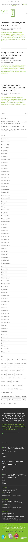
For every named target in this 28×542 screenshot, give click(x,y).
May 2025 (4, 153)
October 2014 (5, 337)
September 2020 (6, 221)
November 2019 (6, 239)
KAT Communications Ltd (11, 524)
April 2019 (4, 251)
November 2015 (6, 316)
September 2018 (6, 263)
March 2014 (5, 346)
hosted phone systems (14, 370)
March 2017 (5, 292)
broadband (10, 363)
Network (3, 378)
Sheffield (10, 389)
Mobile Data (11, 374)
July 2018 (4, 266)
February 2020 (6, 233)
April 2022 (4, 204)
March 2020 (5, 230)
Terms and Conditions (6, 530)
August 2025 (5, 148)
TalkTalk (18, 396)
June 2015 (5, 328)
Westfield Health (16, 400)
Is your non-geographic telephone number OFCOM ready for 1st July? (13, 88)
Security (3, 389)
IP (22, 370)
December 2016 (6, 301)
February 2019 (6, 257)
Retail (13, 385)
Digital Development (19, 531)
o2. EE (9, 378)
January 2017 (5, 298)
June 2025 (5, 150)
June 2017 (5, 287)
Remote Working (5, 385)
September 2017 (6, 284)
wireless (3, 403)
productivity (15, 381)
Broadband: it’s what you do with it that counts (13, 24)
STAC (15, 389)
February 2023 (6, 189)
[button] (26, 13)
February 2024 (6, 171)
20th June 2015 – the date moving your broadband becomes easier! (12, 55)
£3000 (15, 403)
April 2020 (4, 227)
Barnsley (3, 363)
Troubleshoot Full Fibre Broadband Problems (13, 126)
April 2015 (4, 331)
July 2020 (4, 224)
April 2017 (4, 289)
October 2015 (5, 319)
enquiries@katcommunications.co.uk (11, 4)
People (24, 378)
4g (5, 359)
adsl (17, 359)
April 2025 (4, 156)
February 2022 (6, 210)
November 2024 (6, 159)
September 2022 (6, 198)
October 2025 (5, 145)
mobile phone (19, 374)
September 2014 (6, 340)
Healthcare (4, 370)
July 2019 (4, 248)
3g (2, 359)
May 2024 (4, 165)
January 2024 (5, 174)
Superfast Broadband (6, 392)
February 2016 (6, 310)
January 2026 (5, 139)
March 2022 (5, 207)
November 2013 (6, 352)
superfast (21, 389)
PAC (19, 378)
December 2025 (6, 142)
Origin (14, 378)
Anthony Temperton (17, 28)
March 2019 (5, 254)
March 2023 (5, 186)
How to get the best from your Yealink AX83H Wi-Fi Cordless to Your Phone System (14, 130)
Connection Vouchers (20, 363)
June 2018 (5, 269)
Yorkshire (10, 403)
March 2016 (5, 307)
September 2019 (6, 245)
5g (8, 359)
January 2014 (5, 349)
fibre (15, 367)
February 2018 (6, 278)
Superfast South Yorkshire (7, 396)
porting (9, 381)
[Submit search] (25, 113)
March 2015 (5, 334)
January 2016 (5, 313)
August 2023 (5, 183)
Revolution (19, 385)
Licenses (3, 374)
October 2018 (5, 260)
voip (9, 400)
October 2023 (5, 177)
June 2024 (5, 162)
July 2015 (4, 325)
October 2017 (5, 281)
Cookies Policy (20, 530)
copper (3, 367)
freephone (20, 367)
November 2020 (6, 219)
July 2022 (4, 201)
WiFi (24, 400)
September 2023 (6, 180)
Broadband (5, 29)
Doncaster (9, 367)
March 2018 (5, 275)
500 (12, 359)
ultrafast (24, 396)
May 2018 (4, 272)
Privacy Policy (14, 530)
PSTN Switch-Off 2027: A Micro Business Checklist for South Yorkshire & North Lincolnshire (14, 122)
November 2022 (6, 195)
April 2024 (4, 168)
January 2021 (5, 216)
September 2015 (6, 322)
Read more (4, 44)
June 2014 (5, 343)
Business (10, 29)
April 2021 (4, 213)
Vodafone (3, 400)
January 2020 (5, 236)
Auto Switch (23, 359)
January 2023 (5, 192)
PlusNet (3, 381)
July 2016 (4, 304)
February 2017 (6, 295)
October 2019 (5, 242)
